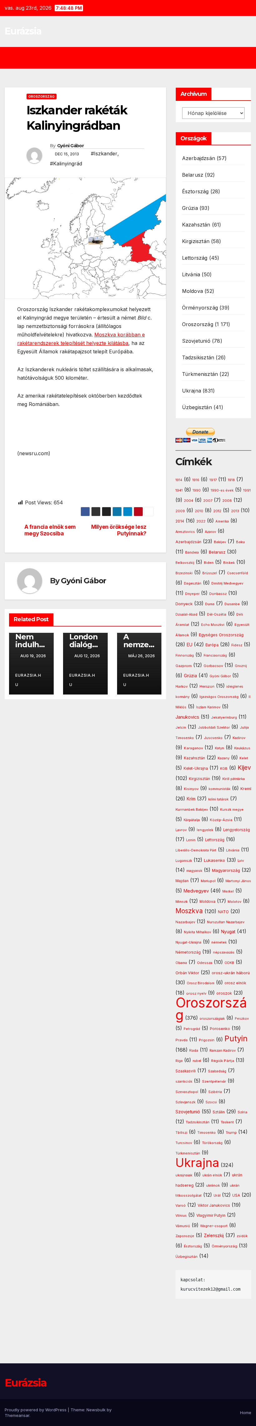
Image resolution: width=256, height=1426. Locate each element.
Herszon (206, 686)
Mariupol (208, 881)
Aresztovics (185, 532)
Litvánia (191, 274)
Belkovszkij (184, 563)
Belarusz (193, 175)
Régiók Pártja (222, 1061)
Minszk (181, 901)
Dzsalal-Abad (186, 614)
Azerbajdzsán (198, 158)
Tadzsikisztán (198, 357)
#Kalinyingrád (66, 163)
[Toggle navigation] (133, 57)
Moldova (192, 291)
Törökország (212, 1143)
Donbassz (218, 593)
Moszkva (189, 911)
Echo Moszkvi (212, 625)
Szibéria (215, 1092)
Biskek (229, 562)
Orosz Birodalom (200, 983)
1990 (197, 490)
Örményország (200, 307)
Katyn (219, 748)
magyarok (194, 871)
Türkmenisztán (200, 374)
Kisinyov (191, 789)
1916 (195, 480)
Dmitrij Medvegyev (227, 583)
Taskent (227, 1122)
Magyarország (226, 870)
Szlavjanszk (185, 1102)
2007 (207, 501)
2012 (217, 511)
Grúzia (190, 208)
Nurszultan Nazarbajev (225, 922)
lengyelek (205, 830)
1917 (213, 480)
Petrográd (192, 1029)
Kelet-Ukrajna (196, 768)
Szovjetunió (196, 341)
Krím (191, 798)
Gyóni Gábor (70, 145)
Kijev (244, 767)
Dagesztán (192, 583)
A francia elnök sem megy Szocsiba (50, 530)
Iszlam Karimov (208, 707)
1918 (231, 480)
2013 (235, 511)
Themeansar (17, 1415)
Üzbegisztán (197, 407)
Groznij (241, 666)
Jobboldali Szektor (214, 727)
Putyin (236, 1038)
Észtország (195, 191)
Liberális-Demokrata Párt (195, 850)
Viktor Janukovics (214, 1205)
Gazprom (183, 666)
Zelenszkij (214, 1235)
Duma (209, 604)
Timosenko (206, 1132)
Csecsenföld (237, 573)
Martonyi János (238, 881)
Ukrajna (191, 391)
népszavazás (223, 952)
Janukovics (187, 717)
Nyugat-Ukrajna (188, 942)
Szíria (242, 1112)
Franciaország (215, 655)
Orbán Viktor (187, 973)
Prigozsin (206, 1040)
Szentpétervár (214, 1081)
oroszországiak (212, 1018)
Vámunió (182, 1226)
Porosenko (220, 1029)
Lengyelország (236, 830)
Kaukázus (242, 748)
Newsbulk (96, 1409)
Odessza (204, 962)
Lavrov (181, 830)
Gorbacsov (213, 666)
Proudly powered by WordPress (36, 1409)
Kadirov (239, 738)
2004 (188, 501)
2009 (180, 511)
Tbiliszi (181, 1133)
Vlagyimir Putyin (210, 1215)
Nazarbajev (185, 922)
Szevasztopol (186, 1092)
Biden (209, 563)
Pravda (181, 1040)
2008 (227, 500)
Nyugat (228, 931)
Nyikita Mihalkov (197, 932)
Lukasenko (214, 860)
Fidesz (236, 645)
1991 (247, 490)
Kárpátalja (192, 820)
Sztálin (219, 1112)
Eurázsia (23, 31)
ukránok (213, 1185)
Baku (240, 542)
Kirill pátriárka (233, 779)
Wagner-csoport (214, 1226)
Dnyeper (192, 594)
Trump (231, 1132)
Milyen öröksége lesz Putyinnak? (118, 530)
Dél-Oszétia (216, 614)
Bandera (192, 552)
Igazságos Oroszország (219, 697)
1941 (179, 490)
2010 (199, 511)
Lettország (195, 258)
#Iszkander (104, 153)
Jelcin (180, 727)
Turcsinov (183, 1143)
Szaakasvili (185, 1071)
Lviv (241, 860)
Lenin (190, 840)
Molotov (234, 901)
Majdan (182, 881)
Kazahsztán (196, 224)
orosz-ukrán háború (231, 973)
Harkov (181, 686)
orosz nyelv (196, 993)
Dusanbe (232, 604)
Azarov (210, 532)
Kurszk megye (232, 810)
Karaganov (193, 748)
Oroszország (41, 96)
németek (219, 942)
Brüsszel (209, 573)
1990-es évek (222, 490)
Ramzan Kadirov (222, 1051)
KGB (224, 769)
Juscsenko (213, 738)
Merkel (228, 891)
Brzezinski (184, 573)
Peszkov (242, 1019)
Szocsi (211, 1102)
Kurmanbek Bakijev (191, 809)
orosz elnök (235, 983)
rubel (197, 1061)
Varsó (180, 1205)
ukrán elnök (212, 1175)
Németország (188, 952)
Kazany (223, 758)
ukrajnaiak (183, 1175)
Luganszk (183, 860)
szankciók (183, 1082)
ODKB (229, 963)
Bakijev (220, 542)
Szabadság (217, 1071)
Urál (217, 1195)
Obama (181, 963)
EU (189, 644)
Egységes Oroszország (221, 634)
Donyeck (184, 603)
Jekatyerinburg (224, 717)
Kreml (245, 788)
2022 (200, 521)
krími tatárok (218, 799)
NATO (223, 911)
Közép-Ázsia (221, 820)
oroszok (224, 993)
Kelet (243, 758)
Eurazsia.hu (28, 680)
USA (236, 1195)
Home (245, 1412)
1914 (178, 480)
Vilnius (181, 1216)
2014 (179, 521)
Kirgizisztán (195, 241)
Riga (179, 1061)
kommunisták (219, 789)
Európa (212, 645)
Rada (193, 1050)
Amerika (222, 521)
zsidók (242, 1236)
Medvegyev (196, 890)
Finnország (184, 655)
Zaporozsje (184, 1236)
